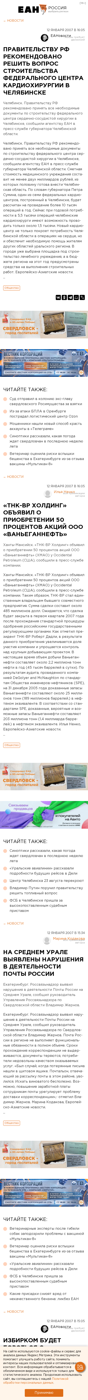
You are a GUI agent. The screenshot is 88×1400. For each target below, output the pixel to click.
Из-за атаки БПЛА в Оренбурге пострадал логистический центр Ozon (44, 414)
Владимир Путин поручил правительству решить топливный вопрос (46, 891)
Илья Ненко (64, 492)
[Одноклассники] (64, 297)
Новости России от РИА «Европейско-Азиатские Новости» (32, 9)
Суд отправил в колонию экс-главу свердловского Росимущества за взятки (46, 401)
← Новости (13, 21)
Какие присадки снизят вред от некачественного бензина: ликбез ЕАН (44, 1296)
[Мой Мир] (76, 297)
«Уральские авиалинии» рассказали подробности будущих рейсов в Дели (43, 871)
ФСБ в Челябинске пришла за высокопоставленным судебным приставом (38, 906)
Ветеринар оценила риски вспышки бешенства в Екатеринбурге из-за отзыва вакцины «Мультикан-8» (47, 459)
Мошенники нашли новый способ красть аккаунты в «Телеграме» (46, 426)
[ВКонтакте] (58, 297)
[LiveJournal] (82, 297)
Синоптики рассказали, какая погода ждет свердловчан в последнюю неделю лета (46, 441)
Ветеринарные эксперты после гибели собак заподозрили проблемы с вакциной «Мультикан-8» (47, 1234)
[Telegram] (70, 297)
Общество (11, 288)
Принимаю (44, 1392)
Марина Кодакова (69, 938)
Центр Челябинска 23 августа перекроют (47, 881)
